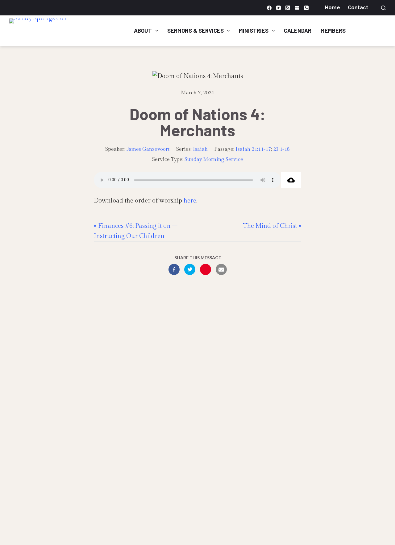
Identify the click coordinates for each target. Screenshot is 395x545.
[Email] (297, 8)
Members (333, 30)
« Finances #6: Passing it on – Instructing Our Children (135, 231)
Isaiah (200, 149)
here (190, 200)
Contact (358, 7)
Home (332, 7)
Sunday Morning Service (214, 159)
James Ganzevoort (148, 149)
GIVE (373, 30)
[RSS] (287, 8)
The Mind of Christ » (272, 226)
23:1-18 (281, 149)
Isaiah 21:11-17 (253, 149)
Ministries (253, 30)
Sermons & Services (195, 30)
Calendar (297, 30)
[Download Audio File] (291, 180)
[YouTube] (278, 8)
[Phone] (306, 8)
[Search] (383, 8)
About (143, 30)
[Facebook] (269, 8)
